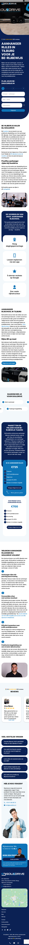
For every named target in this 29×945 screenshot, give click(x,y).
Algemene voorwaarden (7, 882)
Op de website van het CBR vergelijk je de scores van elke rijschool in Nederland (14, 615)
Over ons (3, 912)
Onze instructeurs (5, 924)
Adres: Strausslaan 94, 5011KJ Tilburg (10, 880)
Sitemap (3, 916)
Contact (3, 919)
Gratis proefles (14, 859)
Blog (2, 914)
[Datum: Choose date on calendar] (24, 105)
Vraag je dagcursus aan (14, 488)
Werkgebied (4, 926)
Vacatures (3, 909)
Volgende (13, 110)
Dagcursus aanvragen (9, 363)
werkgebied (6, 189)
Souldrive (6, 131)
